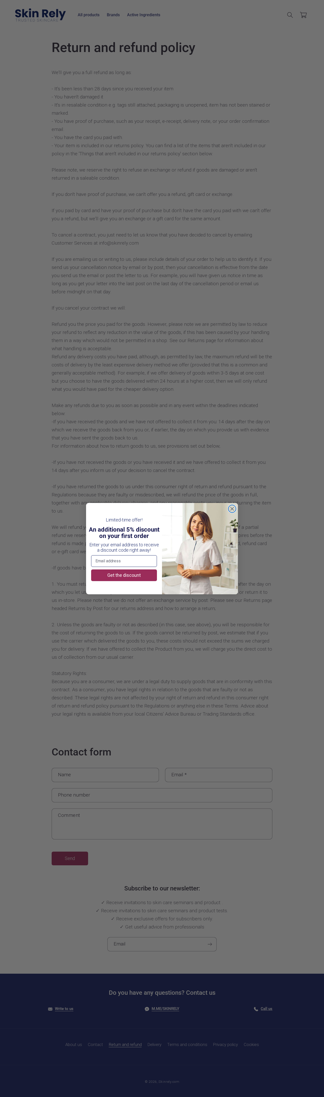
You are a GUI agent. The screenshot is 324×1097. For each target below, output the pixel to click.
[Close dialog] (232, 509)
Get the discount (124, 575)
